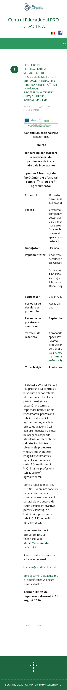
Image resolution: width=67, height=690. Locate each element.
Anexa (56, 356)
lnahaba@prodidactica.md (39, 567)
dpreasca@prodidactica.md (40, 575)
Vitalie (26, 106)
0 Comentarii (32, 109)
